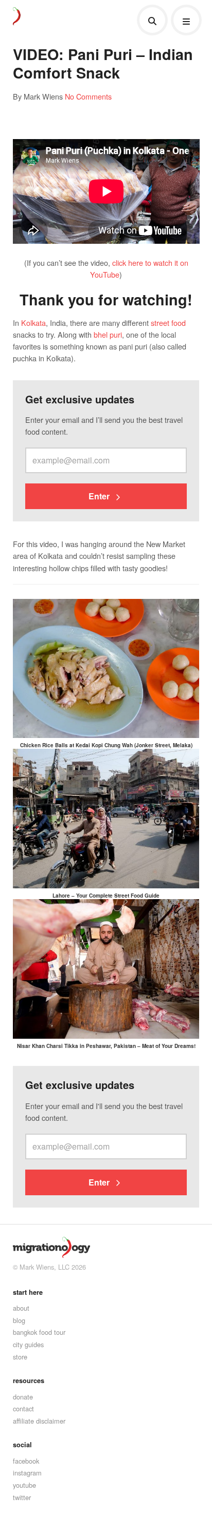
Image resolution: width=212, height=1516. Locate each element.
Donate (23, 1397)
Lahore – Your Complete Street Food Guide (106, 895)
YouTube (24, 1485)
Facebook (26, 1461)
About (21, 1308)
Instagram (27, 1473)
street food (168, 322)
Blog (19, 1320)
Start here (28, 1292)
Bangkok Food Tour (39, 1332)
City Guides (28, 1344)
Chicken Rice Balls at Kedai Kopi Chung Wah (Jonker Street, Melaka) (106, 745)
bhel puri (108, 334)
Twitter (22, 1497)
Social (22, 1444)
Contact (23, 1408)
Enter (100, 496)
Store (20, 1357)
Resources (28, 1380)
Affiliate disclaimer (39, 1421)
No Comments (88, 96)
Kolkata (33, 322)
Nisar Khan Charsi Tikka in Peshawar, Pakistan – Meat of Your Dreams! (106, 1045)
